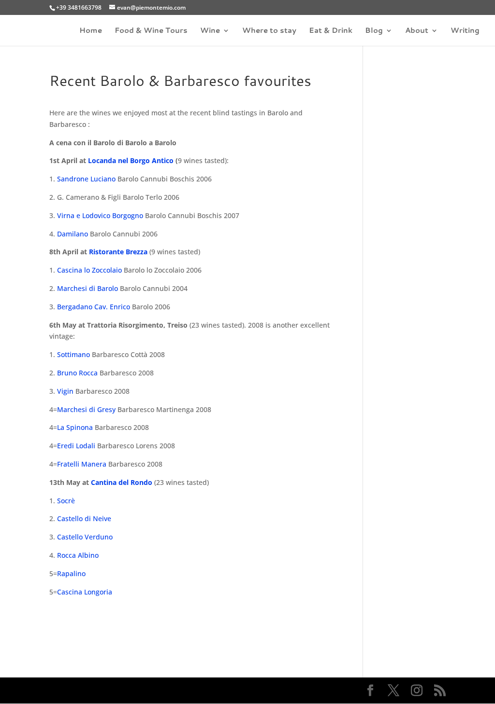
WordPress (210, 690)
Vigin (65, 391)
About (416, 31)
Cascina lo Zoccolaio (89, 270)
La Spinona (76, 427)
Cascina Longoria (84, 591)
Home (90, 31)
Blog (374, 31)
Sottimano (73, 354)
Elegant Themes (117, 690)
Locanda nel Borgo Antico (131, 160)
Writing (465, 31)
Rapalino (71, 573)
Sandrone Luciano (86, 178)
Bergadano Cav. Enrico (93, 306)
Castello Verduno (85, 536)
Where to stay (269, 31)
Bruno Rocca (77, 372)
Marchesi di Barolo (87, 288)
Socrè (66, 500)
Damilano (72, 233)
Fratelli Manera (81, 464)
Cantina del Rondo (121, 482)
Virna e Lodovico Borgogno (100, 215)
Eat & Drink (330, 31)
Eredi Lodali (76, 445)
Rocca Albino (78, 555)
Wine (210, 31)
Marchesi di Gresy (86, 409)
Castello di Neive (84, 518)
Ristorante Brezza (118, 251)
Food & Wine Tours (151, 31)
